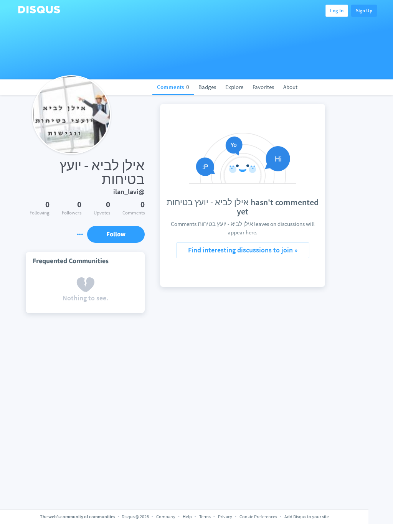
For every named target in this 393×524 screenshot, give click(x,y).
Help (187, 516)
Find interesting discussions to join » (242, 250)
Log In (336, 10)
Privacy (225, 516)
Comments (173, 87)
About (290, 87)
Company (165, 516)
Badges (207, 87)
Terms (205, 516)
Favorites (263, 87)
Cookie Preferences (258, 516)
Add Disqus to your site (306, 516)
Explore (234, 87)
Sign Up (364, 10)
